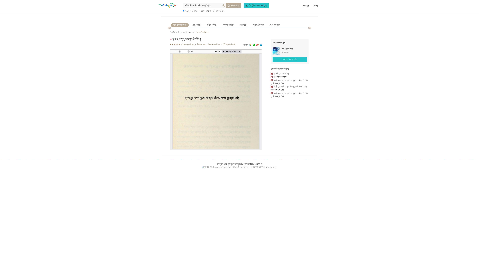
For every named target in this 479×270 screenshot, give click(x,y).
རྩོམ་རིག (191, 32)
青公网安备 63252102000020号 (218, 167)
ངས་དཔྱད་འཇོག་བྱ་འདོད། (290, 59)
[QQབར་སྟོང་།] (250, 45)
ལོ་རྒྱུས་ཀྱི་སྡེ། (196, 25)
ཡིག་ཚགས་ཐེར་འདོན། (231, 45)
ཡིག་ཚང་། (172, 32)
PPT (202, 11)
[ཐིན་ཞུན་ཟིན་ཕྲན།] (261, 45)
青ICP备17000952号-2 (243, 167)
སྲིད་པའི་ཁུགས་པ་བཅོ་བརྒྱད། (282, 73)
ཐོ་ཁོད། (316, 6)
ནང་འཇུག (306, 6)
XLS (223, 11)
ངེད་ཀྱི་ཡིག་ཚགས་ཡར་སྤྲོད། (257, 6)
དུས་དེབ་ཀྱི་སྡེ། (275, 25)
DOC (195, 11)
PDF (216, 11)
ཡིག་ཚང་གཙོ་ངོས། (179, 25)
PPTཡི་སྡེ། (243, 25)
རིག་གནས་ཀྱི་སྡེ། (228, 25)
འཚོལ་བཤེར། (235, 6)
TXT (209, 11)
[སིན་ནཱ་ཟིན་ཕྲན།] (257, 45)
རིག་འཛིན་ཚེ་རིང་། (287, 49)
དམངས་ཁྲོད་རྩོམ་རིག (202, 32)
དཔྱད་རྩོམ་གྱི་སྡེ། (258, 25)
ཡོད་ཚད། (187, 11)
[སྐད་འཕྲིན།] (253, 45)
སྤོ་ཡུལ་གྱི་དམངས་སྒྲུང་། (280, 77)
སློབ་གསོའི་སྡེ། (212, 25)
